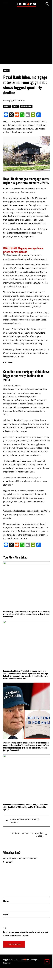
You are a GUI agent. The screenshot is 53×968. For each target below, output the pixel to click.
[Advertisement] (26, 36)
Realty (6, 71)
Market (15, 106)
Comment (8, 862)
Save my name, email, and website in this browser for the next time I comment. (25, 934)
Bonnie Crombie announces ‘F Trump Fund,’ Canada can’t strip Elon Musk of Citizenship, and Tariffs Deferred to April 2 (25, 807)
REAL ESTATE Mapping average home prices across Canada (23, 250)
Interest (7, 106)
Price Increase (26, 106)
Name (6, 901)
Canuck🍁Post (26, 4)
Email (5, 915)
